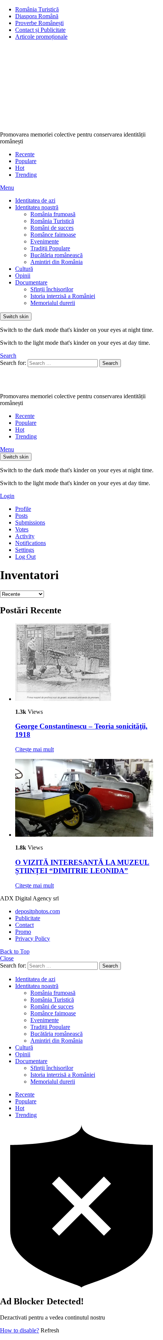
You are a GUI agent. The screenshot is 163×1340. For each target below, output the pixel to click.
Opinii (22, 275)
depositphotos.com (37, 911)
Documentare (31, 282)
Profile (23, 509)
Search (110, 363)
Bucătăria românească (56, 255)
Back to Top (15, 951)
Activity (24, 536)
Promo (23, 931)
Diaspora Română (36, 16)
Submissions (30, 522)
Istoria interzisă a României (62, 296)
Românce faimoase (53, 234)
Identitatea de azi (35, 200)
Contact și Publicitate (40, 30)
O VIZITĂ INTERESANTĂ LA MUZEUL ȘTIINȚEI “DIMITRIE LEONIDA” (82, 866)
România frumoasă (52, 214)
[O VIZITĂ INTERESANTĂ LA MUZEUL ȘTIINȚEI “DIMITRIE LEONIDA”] (89, 798)
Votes (21, 529)
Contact (24, 925)
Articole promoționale (41, 36)
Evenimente (44, 241)
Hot (19, 168)
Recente (24, 154)
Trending (26, 174)
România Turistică (37, 9)
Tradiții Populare (50, 248)
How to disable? (19, 1330)
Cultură (24, 268)
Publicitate (27, 918)
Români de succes (52, 228)
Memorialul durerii (52, 303)
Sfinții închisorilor (51, 289)
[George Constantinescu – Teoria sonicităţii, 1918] (89, 662)
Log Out (25, 556)
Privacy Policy (32, 938)
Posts (21, 515)
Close (7, 958)
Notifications (30, 543)
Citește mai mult (34, 749)
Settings (24, 550)
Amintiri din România (56, 262)
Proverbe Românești (39, 23)
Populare (25, 161)
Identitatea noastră (36, 207)
